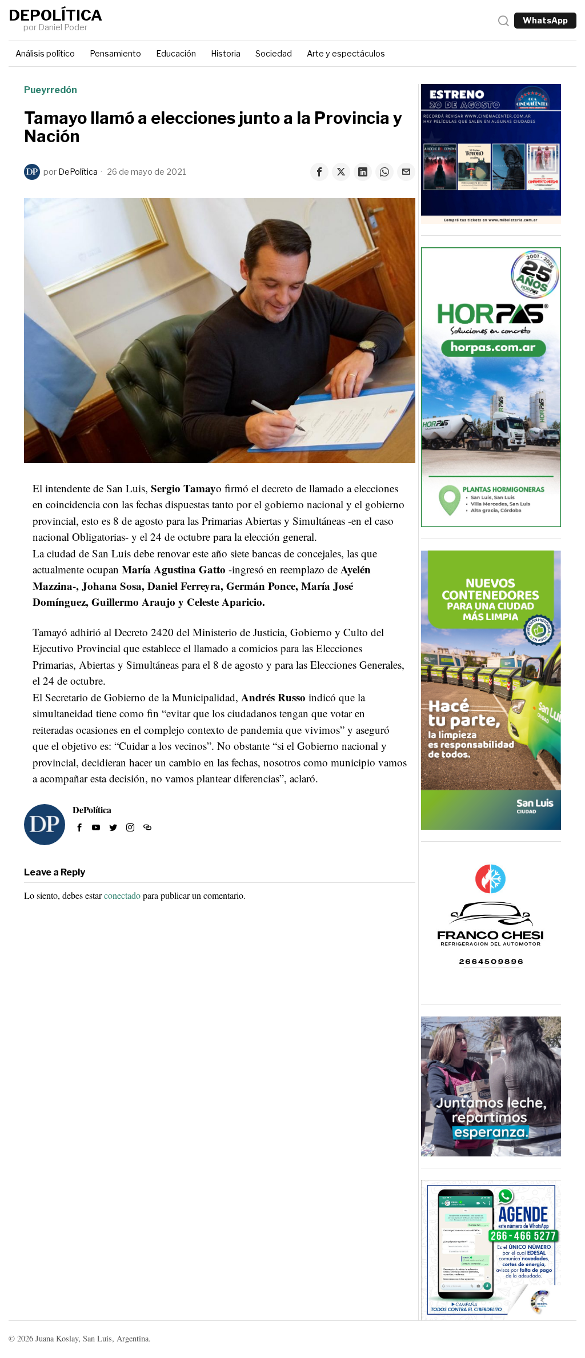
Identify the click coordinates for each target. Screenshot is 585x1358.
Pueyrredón (50, 90)
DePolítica (78, 172)
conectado (122, 895)
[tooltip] (319, 172)
